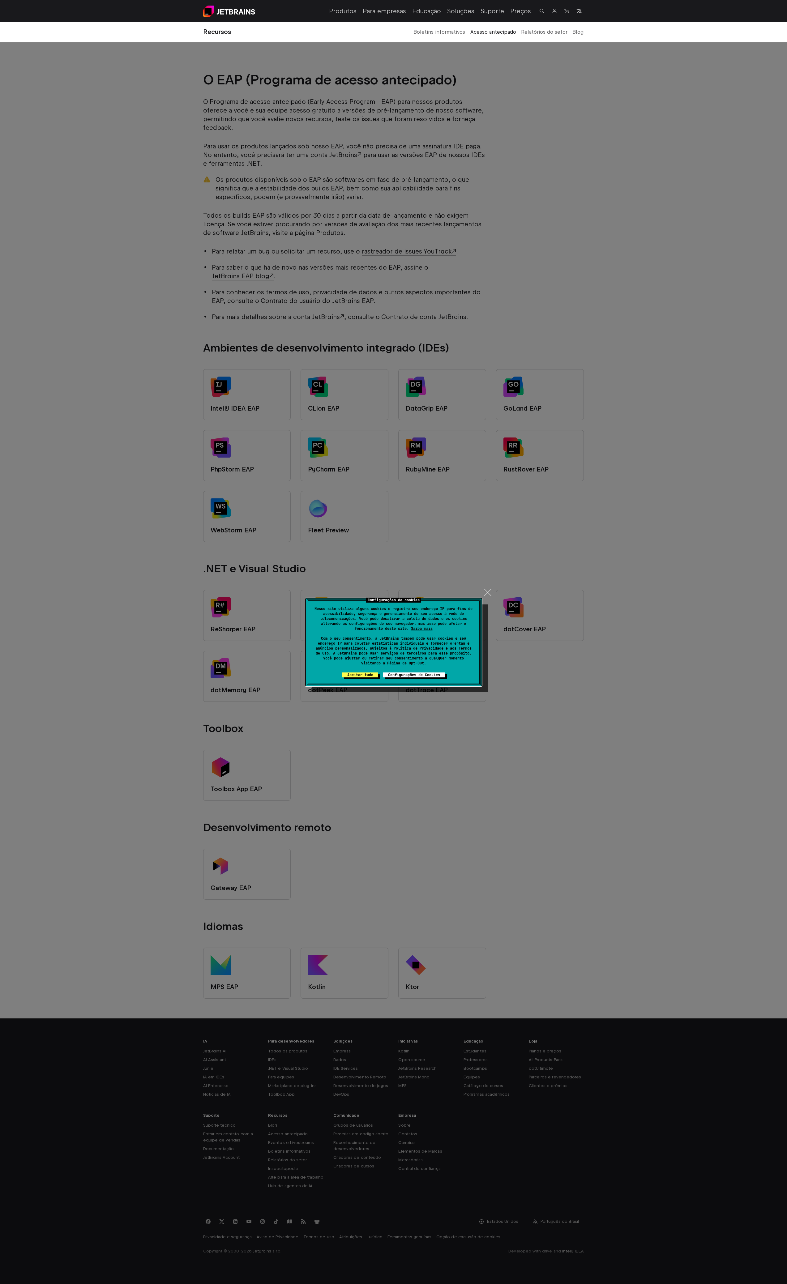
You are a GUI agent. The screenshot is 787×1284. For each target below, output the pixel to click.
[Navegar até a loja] (567, 11)
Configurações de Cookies (414, 674)
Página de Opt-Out (405, 663)
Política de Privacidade (418, 648)
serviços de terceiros (403, 653)
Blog (578, 32)
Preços (520, 11)
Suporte (492, 11)
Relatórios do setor (544, 32)
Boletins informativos (439, 32)
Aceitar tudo (360, 674)
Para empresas (384, 11)
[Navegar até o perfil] (554, 11)
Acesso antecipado (493, 32)
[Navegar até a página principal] (229, 11)
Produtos (343, 11)
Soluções (460, 11)
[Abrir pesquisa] (542, 11)
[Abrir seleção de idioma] (579, 11)
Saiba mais (422, 628)
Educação (426, 11)
